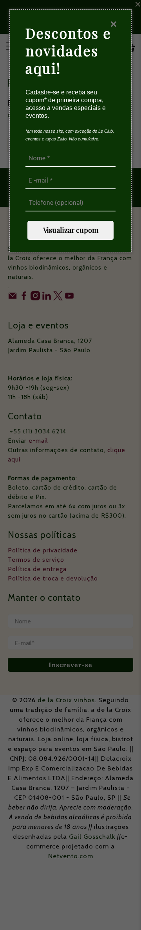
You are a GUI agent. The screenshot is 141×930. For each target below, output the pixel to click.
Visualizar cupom (70, 230)
